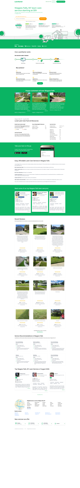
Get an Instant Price (61, 1)
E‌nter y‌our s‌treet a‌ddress (20, 18)
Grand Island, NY (57, 412)
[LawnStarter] (19, 1)
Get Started (40, 83)
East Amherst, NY (37, 412)
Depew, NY (26, 412)
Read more (28, 110)
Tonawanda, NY (17, 415)
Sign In (53, 1)
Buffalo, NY (16, 412)
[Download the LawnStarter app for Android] (24, 153)
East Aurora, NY (47, 412)
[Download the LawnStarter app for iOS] (17, 153)
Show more (29, 388)
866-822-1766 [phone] (48, 1)
